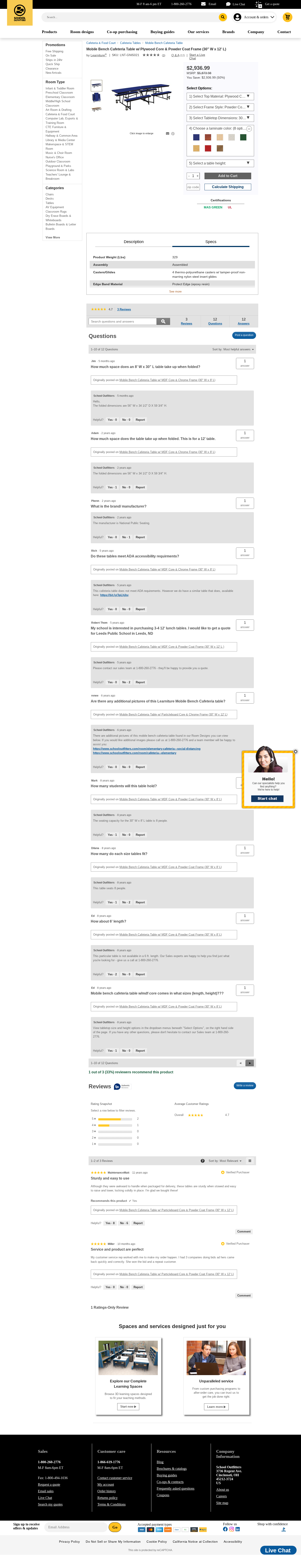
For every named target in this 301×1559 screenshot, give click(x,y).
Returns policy (107, 1498)
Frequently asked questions (175, 1488)
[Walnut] (220, 148)
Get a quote (272, 4)
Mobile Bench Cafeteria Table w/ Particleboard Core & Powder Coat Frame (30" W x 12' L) (176, 1210)
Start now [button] (127, 1406)
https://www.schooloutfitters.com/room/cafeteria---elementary (134, 753)
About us (222, 1489)
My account (105, 1484)
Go (114, 1527)
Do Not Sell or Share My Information (113, 1541)
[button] (271, 779)
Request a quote (49, 1484)
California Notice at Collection (195, 1541)
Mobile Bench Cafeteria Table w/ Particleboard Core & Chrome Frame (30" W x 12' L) (173, 714)
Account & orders (256, 17)
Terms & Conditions (111, 1504)
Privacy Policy (69, 1541)
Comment (244, 1231)
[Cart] (287, 17)
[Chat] (229, 4)
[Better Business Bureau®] (284, 1529)
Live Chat (239, 4)
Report (140, 419)
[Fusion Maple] (220, 137)
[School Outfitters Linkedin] (238, 1530)
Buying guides (167, 1475)
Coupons (163, 1495)
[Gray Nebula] (231, 137)
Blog (160, 1462)
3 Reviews (125, 310)
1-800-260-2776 (181, 4)
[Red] (208, 148)
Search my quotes (50, 1504)
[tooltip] (110, 1087)
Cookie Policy (157, 1541)
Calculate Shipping (228, 187)
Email (212, 4)
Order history (106, 1491)
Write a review (246, 1086)
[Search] (223, 17)
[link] (151, 55)
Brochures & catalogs (172, 1468)
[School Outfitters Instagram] (231, 1530)
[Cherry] (208, 137)
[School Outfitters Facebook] (225, 1530)
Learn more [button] (215, 1406)
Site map (222, 1503)
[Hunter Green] (243, 137)
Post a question (244, 335)
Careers (221, 1496)
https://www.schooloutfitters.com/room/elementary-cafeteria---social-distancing (147, 748)
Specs (210, 242)
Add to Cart (227, 176)
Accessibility (233, 1541)
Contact (114, 1478)
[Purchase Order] (185, 1529)
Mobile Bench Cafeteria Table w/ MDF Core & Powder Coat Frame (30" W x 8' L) (170, 799)
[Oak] (196, 148)
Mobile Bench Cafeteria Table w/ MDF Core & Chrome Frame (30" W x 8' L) (167, 380)
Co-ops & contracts (170, 1482)
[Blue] (196, 137)
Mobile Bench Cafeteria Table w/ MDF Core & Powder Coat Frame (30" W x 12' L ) (171, 646)
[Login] (238, 17)
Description (134, 242)
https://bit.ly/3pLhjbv (114, 595)
